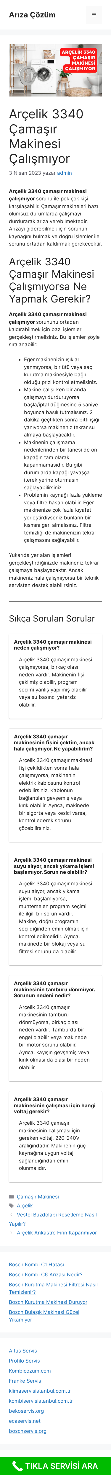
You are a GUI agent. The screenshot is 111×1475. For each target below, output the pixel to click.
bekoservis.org (26, 1411)
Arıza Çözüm (32, 14)
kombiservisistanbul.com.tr (41, 1401)
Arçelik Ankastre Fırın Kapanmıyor (57, 1233)
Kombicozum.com (30, 1371)
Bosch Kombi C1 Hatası (36, 1265)
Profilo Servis (24, 1361)
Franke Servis (25, 1381)
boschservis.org (27, 1431)
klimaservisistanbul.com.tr (40, 1391)
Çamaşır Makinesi (38, 1197)
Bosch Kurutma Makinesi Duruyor (48, 1302)
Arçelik (25, 1206)
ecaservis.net (25, 1421)
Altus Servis (23, 1351)
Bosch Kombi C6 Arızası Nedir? (46, 1275)
